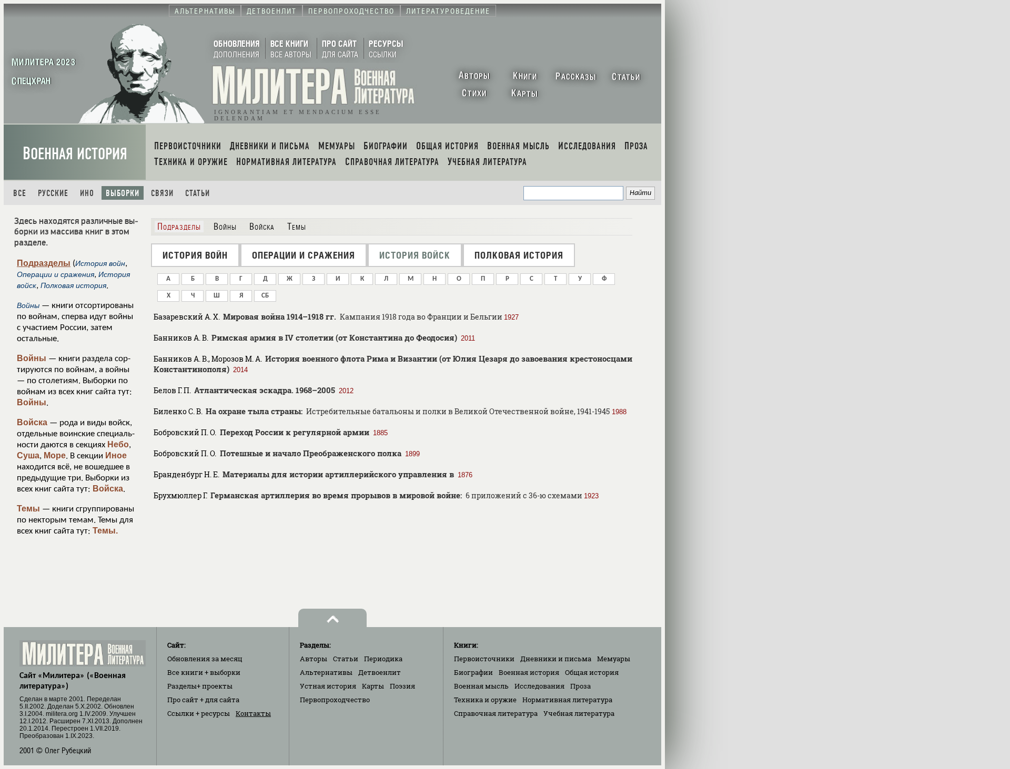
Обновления (205, 658)
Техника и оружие (485, 699)
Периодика (383, 658)
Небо (118, 444)
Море (55, 455)
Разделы (200, 686)
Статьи (197, 193)
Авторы (313, 658)
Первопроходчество (335, 699)
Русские (53, 193)
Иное (116, 455)
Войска (32, 422)
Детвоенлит (379, 672)
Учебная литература (578, 713)
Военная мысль (481, 686)
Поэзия (402, 686)
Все (19, 193)
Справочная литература (496, 713)
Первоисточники (484, 658)
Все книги (203, 672)
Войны (31, 358)
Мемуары (613, 658)
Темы (28, 508)
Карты (373, 686)
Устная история (328, 686)
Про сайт (203, 699)
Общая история (592, 672)
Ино (87, 193)
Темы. (105, 530)
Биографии (473, 672)
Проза (580, 686)
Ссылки (198, 713)
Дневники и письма (555, 658)
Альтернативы (326, 672)
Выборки (122, 193)
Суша (28, 455)
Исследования (539, 686)
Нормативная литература (567, 699)
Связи (162, 193)
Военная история (75, 153)
